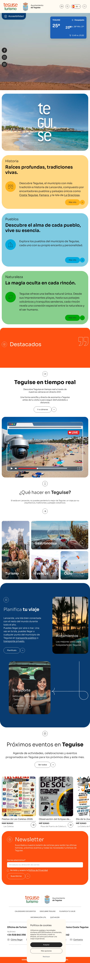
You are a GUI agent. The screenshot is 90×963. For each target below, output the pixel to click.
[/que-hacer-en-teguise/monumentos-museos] (23, 573)
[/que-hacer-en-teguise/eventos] (52, 573)
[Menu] (84, 6)
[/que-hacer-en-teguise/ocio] (82, 573)
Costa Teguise (28, 195)
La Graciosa (72, 195)
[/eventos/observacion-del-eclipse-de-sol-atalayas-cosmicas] (70, 825)
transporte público (26, 638)
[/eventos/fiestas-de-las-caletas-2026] (33, 825)
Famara (44, 195)
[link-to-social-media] (4, 50)
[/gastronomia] (82, 543)
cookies (42, 930)
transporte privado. (14, 641)
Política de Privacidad (38, 870)
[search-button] (67, 6)
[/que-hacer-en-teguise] (45, 509)
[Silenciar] (85, 72)
